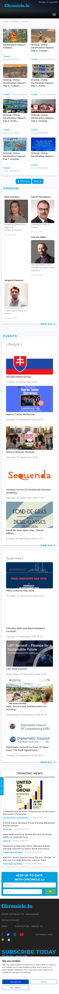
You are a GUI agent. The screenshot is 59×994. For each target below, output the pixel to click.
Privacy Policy (10, 920)
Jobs (4, 926)
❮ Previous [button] (23, 181)
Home (5, 22)
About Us (37, 926)
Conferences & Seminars (15, 818)
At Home (7, 829)
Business (14, 558)
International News (13, 852)
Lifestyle (13, 344)
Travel (6, 56)
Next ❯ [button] (37, 181)
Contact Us (22, 926)
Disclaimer (32, 914)
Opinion (15, 22)
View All (47, 324)
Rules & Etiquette (13, 914)
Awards (7, 841)
